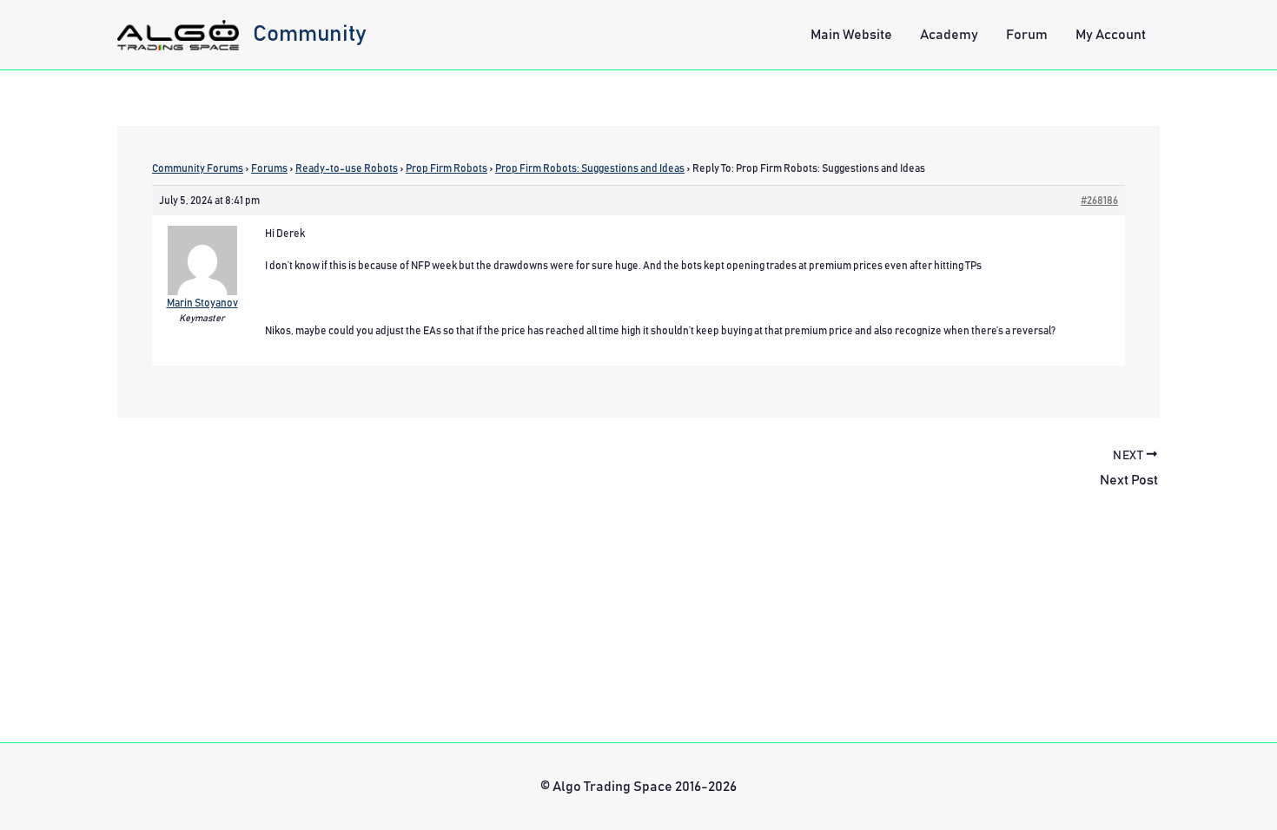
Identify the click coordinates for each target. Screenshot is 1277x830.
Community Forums (197, 168)
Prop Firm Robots (446, 168)
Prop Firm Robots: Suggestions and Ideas (590, 168)
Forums (269, 168)
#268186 (1099, 200)
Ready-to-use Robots (346, 168)
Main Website (851, 35)
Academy (949, 35)
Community (310, 34)
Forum (1027, 35)
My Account (1110, 35)
